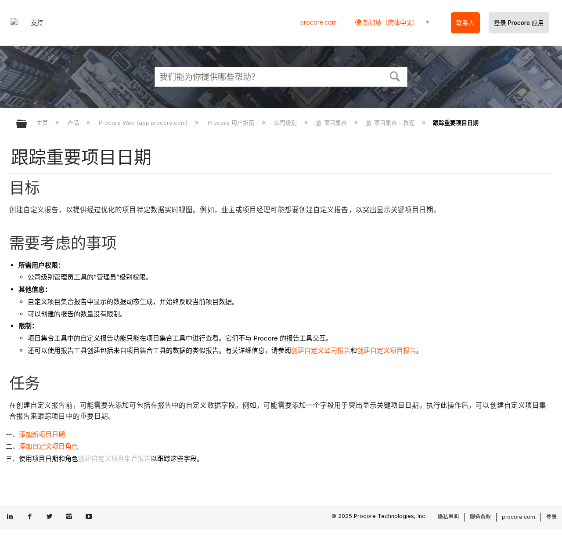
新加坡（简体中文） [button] (389, 22)
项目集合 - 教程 (394, 122)
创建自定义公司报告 (320, 350)
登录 (551, 517)
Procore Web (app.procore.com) (144, 122)
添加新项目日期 (42, 434)
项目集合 (335, 122)
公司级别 (286, 122)
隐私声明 (448, 517)
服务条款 (480, 517)
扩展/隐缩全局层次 (27, 124)
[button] (395, 75)
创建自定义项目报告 (386, 350)
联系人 (465, 22)
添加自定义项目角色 (48, 446)
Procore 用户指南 (232, 122)
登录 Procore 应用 (519, 22)
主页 (43, 122)
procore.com (318, 22)
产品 (74, 122)
